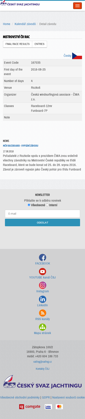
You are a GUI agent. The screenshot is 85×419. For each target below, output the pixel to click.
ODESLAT (42, 222)
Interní (52, 205)
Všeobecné (37, 205)
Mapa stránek (42, 333)
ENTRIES (39, 44)
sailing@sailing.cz (42, 361)
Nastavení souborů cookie (68, 397)
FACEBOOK (42, 263)
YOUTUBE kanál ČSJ (42, 277)
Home (6, 24)
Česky (68, 55)
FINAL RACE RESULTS (18, 44)
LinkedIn (42, 305)
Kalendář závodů (25, 24)
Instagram (42, 291)
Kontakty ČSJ (42, 368)
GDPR (46, 397)
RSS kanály (42, 319)
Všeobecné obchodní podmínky (20, 397)
